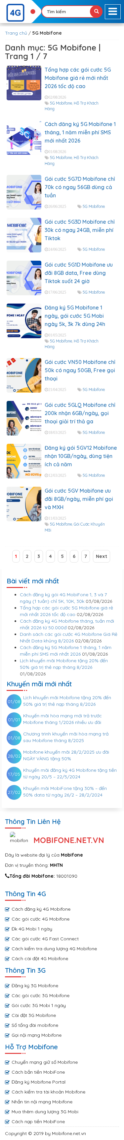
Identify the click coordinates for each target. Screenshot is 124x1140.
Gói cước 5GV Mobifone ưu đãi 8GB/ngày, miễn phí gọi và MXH (79, 498)
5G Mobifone (61, 103)
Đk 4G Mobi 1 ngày (32, 929)
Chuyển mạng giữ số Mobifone (45, 1062)
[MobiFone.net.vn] (20, 13)
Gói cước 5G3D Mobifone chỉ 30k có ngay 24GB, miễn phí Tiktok (80, 230)
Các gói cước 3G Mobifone (40, 995)
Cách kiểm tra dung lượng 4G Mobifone (54, 949)
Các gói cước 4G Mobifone (40, 919)
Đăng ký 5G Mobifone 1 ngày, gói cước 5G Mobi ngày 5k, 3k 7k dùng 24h (75, 315)
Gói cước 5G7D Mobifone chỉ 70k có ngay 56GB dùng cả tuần (80, 187)
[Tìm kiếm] (96, 11)
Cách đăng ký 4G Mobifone (41, 909)
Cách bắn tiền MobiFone (38, 1072)
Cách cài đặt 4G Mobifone (40, 958)
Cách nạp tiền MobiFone (38, 1121)
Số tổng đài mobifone (35, 1025)
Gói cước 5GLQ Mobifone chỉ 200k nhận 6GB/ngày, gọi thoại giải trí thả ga (80, 413)
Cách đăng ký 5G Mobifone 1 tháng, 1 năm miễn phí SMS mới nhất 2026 (80, 132)
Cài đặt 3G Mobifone (34, 1015)
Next (101, 556)
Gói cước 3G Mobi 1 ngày (39, 1005)
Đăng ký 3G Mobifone (35, 986)
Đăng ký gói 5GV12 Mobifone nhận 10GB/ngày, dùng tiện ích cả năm (81, 456)
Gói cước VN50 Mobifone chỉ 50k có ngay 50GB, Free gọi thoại (80, 370)
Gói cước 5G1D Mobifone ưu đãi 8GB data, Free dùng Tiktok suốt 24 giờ (79, 272)
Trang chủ (16, 33)
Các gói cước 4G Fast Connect (45, 939)
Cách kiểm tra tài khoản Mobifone (48, 1092)
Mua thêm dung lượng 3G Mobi (45, 1112)
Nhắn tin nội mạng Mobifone (42, 1102)
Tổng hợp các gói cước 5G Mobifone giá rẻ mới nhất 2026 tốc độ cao (78, 77)
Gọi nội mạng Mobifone (37, 1035)
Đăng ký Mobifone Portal (38, 1082)
